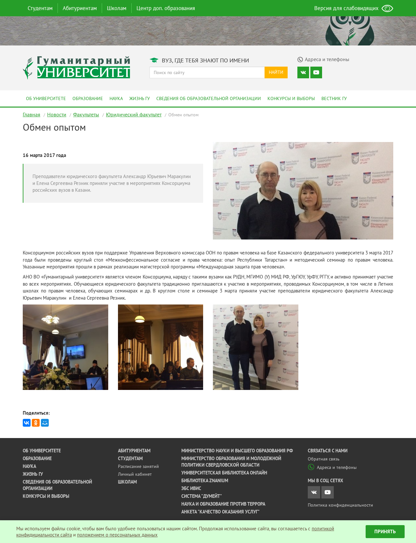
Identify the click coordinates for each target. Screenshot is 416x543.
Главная (31, 114)
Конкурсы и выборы (291, 98)
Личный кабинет (135, 474)
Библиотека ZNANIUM (204, 481)
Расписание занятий (138, 466)
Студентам (40, 8)
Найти (276, 72)
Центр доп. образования (165, 8)
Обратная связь (324, 459)
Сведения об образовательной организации (208, 98)
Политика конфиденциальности (340, 505)
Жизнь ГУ (139, 98)
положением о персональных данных (117, 535)
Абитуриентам (80, 8)
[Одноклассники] (36, 423)
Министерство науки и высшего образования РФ (237, 451)
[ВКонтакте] (27, 423)
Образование (87, 98)
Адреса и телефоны (337, 467)
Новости (56, 114)
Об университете (46, 98)
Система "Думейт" (201, 496)
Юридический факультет (134, 114)
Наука (116, 98)
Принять (385, 531)
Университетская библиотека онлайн (224, 473)
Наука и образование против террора (223, 504)
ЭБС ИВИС (191, 488)
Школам (116, 8)
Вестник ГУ (334, 98)
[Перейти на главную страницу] (76, 67)
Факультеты (86, 114)
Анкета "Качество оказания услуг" (220, 512)
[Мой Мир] (45, 423)
